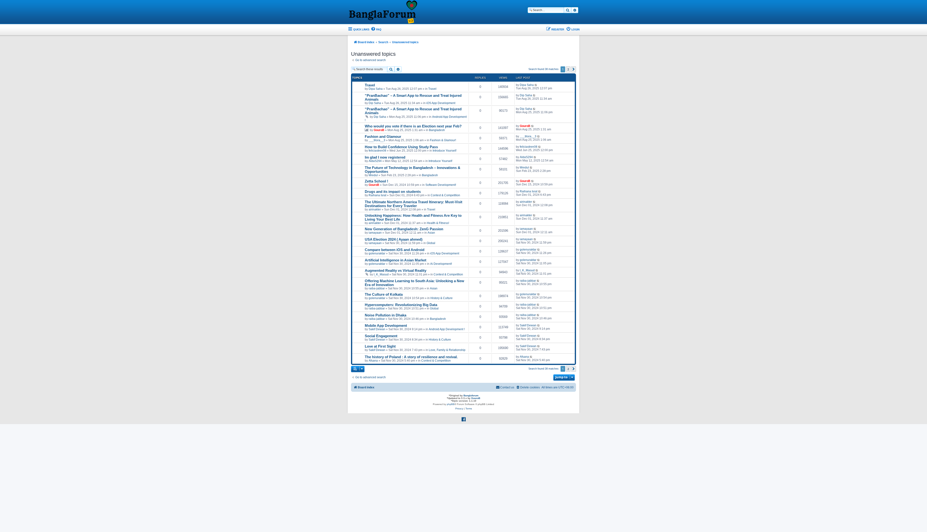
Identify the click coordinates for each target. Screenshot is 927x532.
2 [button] (568, 69)
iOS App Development (440, 103)
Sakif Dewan (377, 329)
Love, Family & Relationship (447, 350)
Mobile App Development (386, 326)
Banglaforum (471, 395)
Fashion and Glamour (383, 137)
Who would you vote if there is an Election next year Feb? (413, 126)
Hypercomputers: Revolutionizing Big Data (401, 305)
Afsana (373, 360)
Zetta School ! (376, 181)
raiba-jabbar (377, 288)
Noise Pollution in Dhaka (385, 315)
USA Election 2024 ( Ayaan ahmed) (393, 239)
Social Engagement (381, 336)
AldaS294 (375, 161)
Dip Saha (375, 103)
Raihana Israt (377, 195)
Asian (431, 232)
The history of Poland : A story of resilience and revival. (411, 357)
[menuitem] (376, 29)
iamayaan (375, 232)
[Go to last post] (536, 85)
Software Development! (440, 185)
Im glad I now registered (385, 157)
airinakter (375, 209)
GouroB (379, 130)
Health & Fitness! (438, 223)
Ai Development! (441, 264)
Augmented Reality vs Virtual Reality (395, 271)
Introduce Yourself (444, 150)
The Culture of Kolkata (384, 294)
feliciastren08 (377, 150)
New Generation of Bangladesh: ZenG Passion (404, 229)
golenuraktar (377, 253)
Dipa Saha (376, 89)
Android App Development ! (447, 329)
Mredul (373, 175)
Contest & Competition (445, 195)
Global (431, 243)
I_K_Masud (381, 274)
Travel (370, 85)
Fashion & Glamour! (443, 140)
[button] (573, 69)
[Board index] (383, 12)
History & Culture (441, 298)
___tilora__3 (377, 140)
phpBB (451, 404)
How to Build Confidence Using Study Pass (401, 147)
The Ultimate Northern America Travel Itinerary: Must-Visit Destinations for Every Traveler (413, 204)
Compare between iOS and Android (394, 250)
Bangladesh (437, 130)
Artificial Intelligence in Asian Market (395, 260)
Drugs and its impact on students (393, 192)
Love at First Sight (380, 346)
